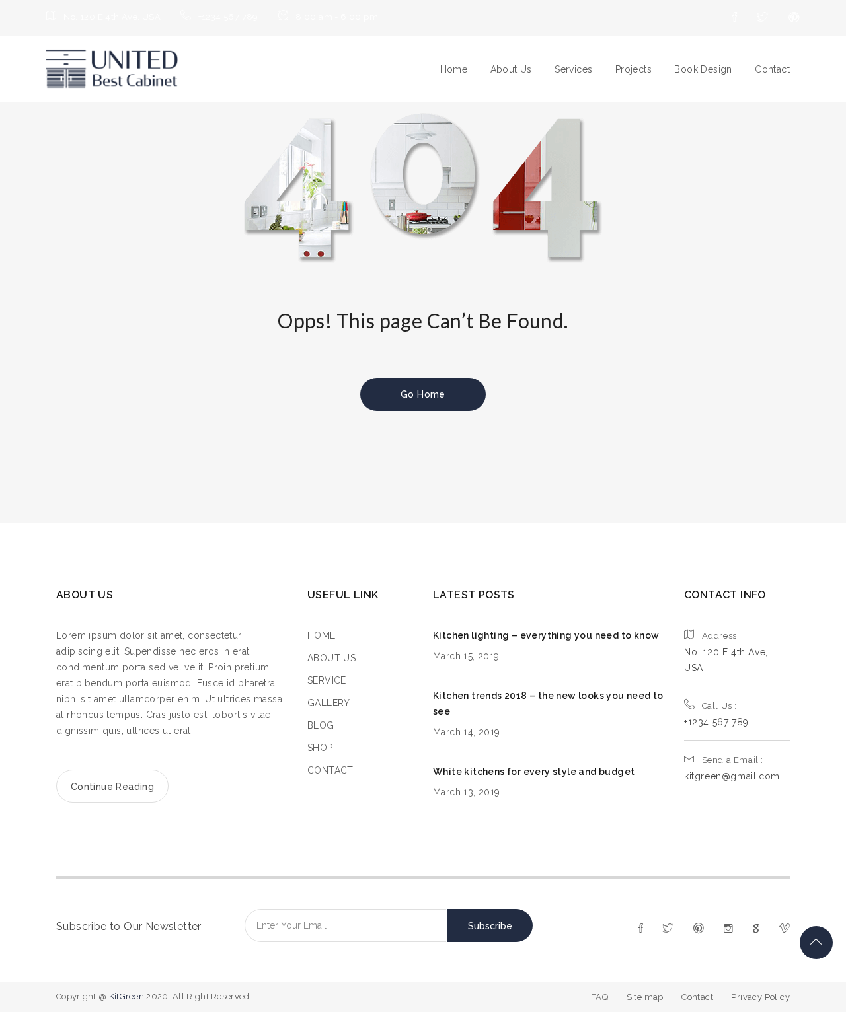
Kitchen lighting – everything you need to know (546, 635)
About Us (511, 69)
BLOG (320, 725)
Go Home (423, 394)
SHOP (320, 747)
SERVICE (326, 680)
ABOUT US (331, 658)
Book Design (703, 69)
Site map (645, 997)
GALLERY (328, 703)
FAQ (599, 997)
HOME (321, 635)
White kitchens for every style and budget (533, 771)
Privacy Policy (760, 997)
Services (573, 69)
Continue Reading (112, 786)
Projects (633, 69)
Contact (772, 69)
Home (454, 69)
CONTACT (330, 770)
